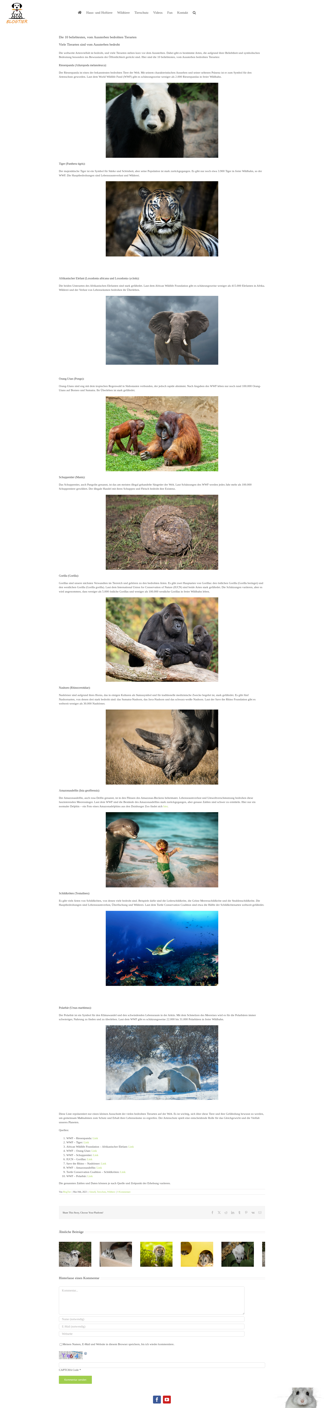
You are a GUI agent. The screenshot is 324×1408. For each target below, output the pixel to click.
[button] (194, 12)
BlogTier (67, 1192)
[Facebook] (157, 1401)
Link (95, 1138)
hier (165, 806)
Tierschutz (101, 1192)
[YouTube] (167, 1401)
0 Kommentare (123, 1192)
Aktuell (92, 1192)
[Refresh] (86, 1355)
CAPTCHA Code (69, 1371)
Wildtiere (111, 1192)
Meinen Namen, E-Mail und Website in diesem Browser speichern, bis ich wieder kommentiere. (118, 1346)
